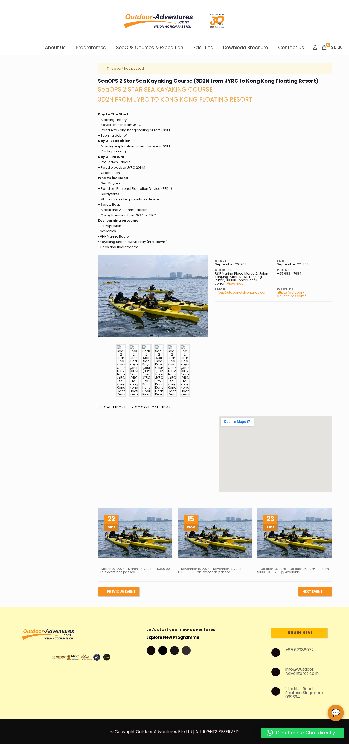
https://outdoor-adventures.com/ (291, 294)
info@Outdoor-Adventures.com (241, 292)
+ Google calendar (151, 407)
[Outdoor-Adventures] (174, 20)
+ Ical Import (112, 407)
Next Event (312, 591)
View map (236, 283)
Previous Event (121, 591)
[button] (302, 733)
